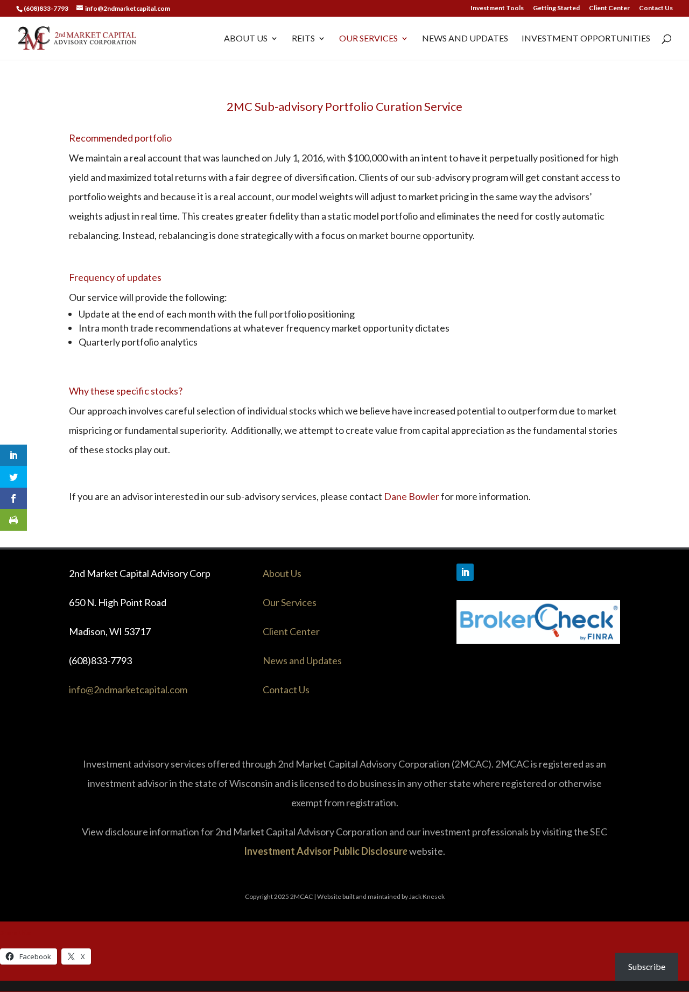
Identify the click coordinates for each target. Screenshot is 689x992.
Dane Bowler (411, 496)
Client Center (609, 8)
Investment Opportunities (586, 38)
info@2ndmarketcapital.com (128, 689)
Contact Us (656, 8)
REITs (303, 38)
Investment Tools (497, 8)
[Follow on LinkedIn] (465, 572)
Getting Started (556, 8)
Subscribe (646, 966)
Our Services (368, 38)
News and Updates (465, 38)
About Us (246, 38)
